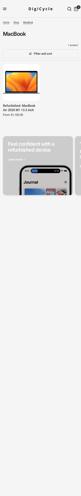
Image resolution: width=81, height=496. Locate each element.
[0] (75, 9)
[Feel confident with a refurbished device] (38, 165)
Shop (16, 22)
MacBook (28, 22)
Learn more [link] (15, 159)
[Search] (69, 9)
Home (6, 22)
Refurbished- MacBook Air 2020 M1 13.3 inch (19, 108)
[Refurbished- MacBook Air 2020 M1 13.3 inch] (21, 82)
